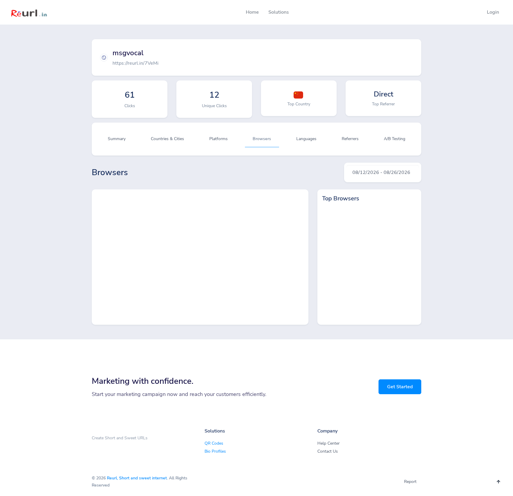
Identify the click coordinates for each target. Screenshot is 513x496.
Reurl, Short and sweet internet (137, 478)
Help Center (328, 443)
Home (252, 12)
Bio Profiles (215, 451)
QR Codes (214, 443)
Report (410, 481)
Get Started (400, 387)
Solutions (278, 12)
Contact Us (327, 451)
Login (493, 12)
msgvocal (128, 53)
